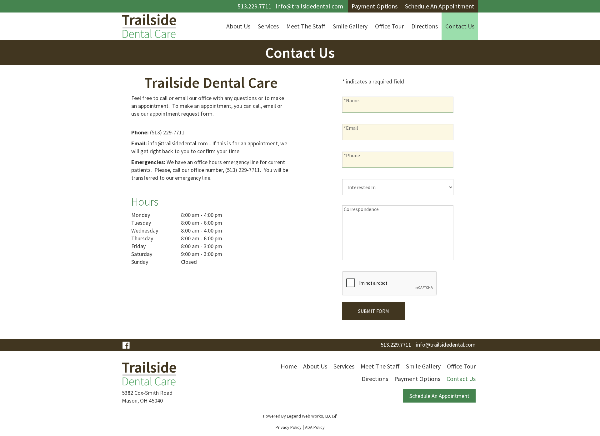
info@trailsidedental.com (309, 6)
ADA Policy (315, 427)
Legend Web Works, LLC (309, 416)
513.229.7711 (254, 6)
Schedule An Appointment (439, 395)
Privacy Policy (289, 427)
